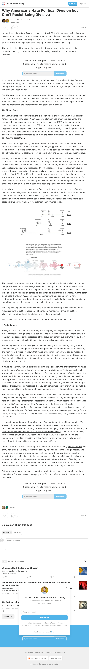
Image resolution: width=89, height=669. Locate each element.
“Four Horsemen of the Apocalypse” (30, 404)
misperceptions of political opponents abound (23, 311)
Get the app (56, 658)
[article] (44, 572)
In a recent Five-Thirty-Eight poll (23, 39)
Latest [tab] (10, 561)
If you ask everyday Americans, (16, 80)
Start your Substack (38, 658)
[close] (67, 587)
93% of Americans (59, 33)
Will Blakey (15, 20)
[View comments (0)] (12, 27)
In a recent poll (75, 446)
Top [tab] (4, 561)
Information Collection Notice (44, 625)
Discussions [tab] (19, 561)
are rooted (30, 453)
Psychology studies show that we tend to (30, 122)
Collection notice (58, 652)
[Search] (85, 561)
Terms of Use (55, 623)
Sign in (83, 4)
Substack (33, 664)
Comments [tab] (7, 532)
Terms (48, 652)
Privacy (41, 652)
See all (6, 616)
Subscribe (72, 4)
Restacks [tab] (17, 532)
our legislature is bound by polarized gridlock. (40, 314)
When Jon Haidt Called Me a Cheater (20, 568)
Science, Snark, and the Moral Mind (16, 571)
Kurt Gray (26, 20)
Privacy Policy (62, 625)
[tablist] (12, 532)
